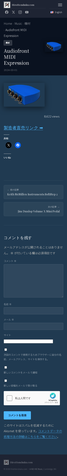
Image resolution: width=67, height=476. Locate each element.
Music (18, 23)
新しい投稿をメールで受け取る (20, 385)
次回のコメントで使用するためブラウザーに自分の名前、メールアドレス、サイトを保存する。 (32, 357)
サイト (7, 335)
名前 (8, 304)
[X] (13, 12)
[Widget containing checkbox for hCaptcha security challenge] (32, 398)
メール (9, 319)
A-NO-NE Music (36, 469)
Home (8, 23)
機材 (27, 23)
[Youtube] (27, 12)
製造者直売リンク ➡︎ (23, 127)
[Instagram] (20, 12)
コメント (10, 261)
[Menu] (60, 4)
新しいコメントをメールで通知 (20, 372)
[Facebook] (7, 12)
